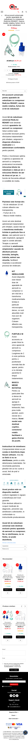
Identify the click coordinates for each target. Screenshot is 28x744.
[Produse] (2, 12)
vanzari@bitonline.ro (15, 706)
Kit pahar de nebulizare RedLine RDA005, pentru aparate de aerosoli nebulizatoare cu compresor (20, 576)
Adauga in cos (18, 70)
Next (25, 46)
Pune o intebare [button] (14, 669)
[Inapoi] (1, 15)
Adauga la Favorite (13, 79)
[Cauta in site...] (26, 11)
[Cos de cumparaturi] (22, 11)
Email (3, 658)
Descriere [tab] (4, 90)
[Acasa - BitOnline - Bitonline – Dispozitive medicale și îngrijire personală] (14, 7)
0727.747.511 (14, 704)
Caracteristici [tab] (5, 546)
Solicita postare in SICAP (13, 82)
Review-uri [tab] (5, 548)
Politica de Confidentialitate (18, 686)
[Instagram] (17, 695)
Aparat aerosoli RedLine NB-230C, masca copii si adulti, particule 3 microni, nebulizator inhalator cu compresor (8, 576)
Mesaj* (3, 649)
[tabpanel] (14, 45)
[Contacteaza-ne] (18, 11)
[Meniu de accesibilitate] (25, 732)
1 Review (17, 30)
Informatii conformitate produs (9, 542)
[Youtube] (14, 695)
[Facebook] (11, 695)
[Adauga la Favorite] (7, 593)
